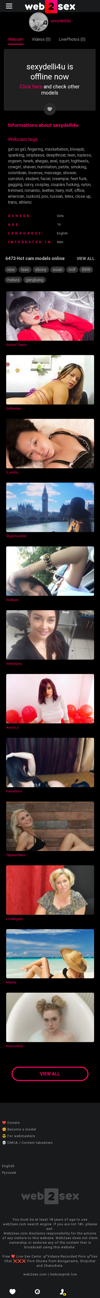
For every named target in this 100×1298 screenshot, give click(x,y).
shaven (29, 166)
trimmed (15, 190)
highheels (79, 161)
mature (13, 279)
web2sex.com (35, 1274)
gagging (15, 184)
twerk (28, 161)
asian (57, 269)
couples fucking (65, 184)
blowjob (77, 149)
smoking (78, 166)
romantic (32, 190)
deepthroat (56, 155)
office (79, 190)
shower (69, 172)
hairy (60, 190)
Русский (9, 1173)
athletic (25, 202)
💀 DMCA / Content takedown (27, 1143)
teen (71, 155)
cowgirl (14, 166)
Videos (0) (41, 39)
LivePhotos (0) (72, 39)
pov (45, 196)
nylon (86, 184)
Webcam (16, 39)
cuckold (33, 196)
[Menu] (9, 6)
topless (84, 155)
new (11, 269)
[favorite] (12, 1291)
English (8, 1166)
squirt (64, 161)
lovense (35, 172)
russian (56, 196)
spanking (16, 155)
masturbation (56, 149)
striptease (35, 155)
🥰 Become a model (19, 1129)
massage (52, 172)
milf (69, 190)
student (32, 178)
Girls (60, 216)
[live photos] (37, 1291)
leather (48, 190)
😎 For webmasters (18, 1136)
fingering (35, 149)
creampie (60, 178)
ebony (40, 269)
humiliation (47, 166)
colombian (17, 172)
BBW (86, 269)
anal (53, 161)
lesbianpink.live (63, 1274)
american (16, 196)
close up (83, 196)
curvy (28, 184)
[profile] (62, 1291)
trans (12, 202)
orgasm (15, 161)
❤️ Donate (11, 1123)
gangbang (34, 279)
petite (63, 166)
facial (45, 178)
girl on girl (17, 149)
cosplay (42, 184)
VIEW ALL (86, 258)
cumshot (15, 178)
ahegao (41, 161)
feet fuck (79, 178)
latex (69, 196)
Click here (31, 87)
